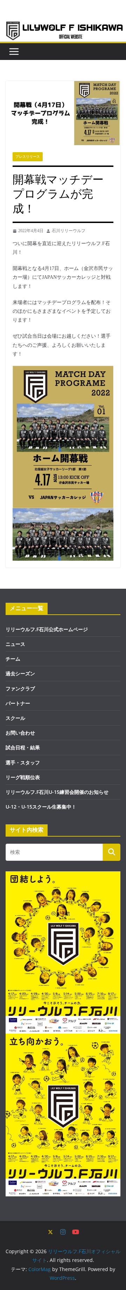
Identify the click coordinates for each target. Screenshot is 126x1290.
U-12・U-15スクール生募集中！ (41, 806)
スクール (15, 718)
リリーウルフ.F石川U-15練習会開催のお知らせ (57, 792)
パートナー (18, 703)
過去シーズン (20, 673)
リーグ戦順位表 (23, 777)
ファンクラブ (20, 688)
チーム (13, 658)
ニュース (15, 644)
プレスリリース (27, 156)
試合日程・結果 (23, 747)
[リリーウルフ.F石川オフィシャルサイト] (63, 24)
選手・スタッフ (23, 762)
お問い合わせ (20, 732)
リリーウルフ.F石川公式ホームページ (47, 629)
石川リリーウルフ (68, 230)
